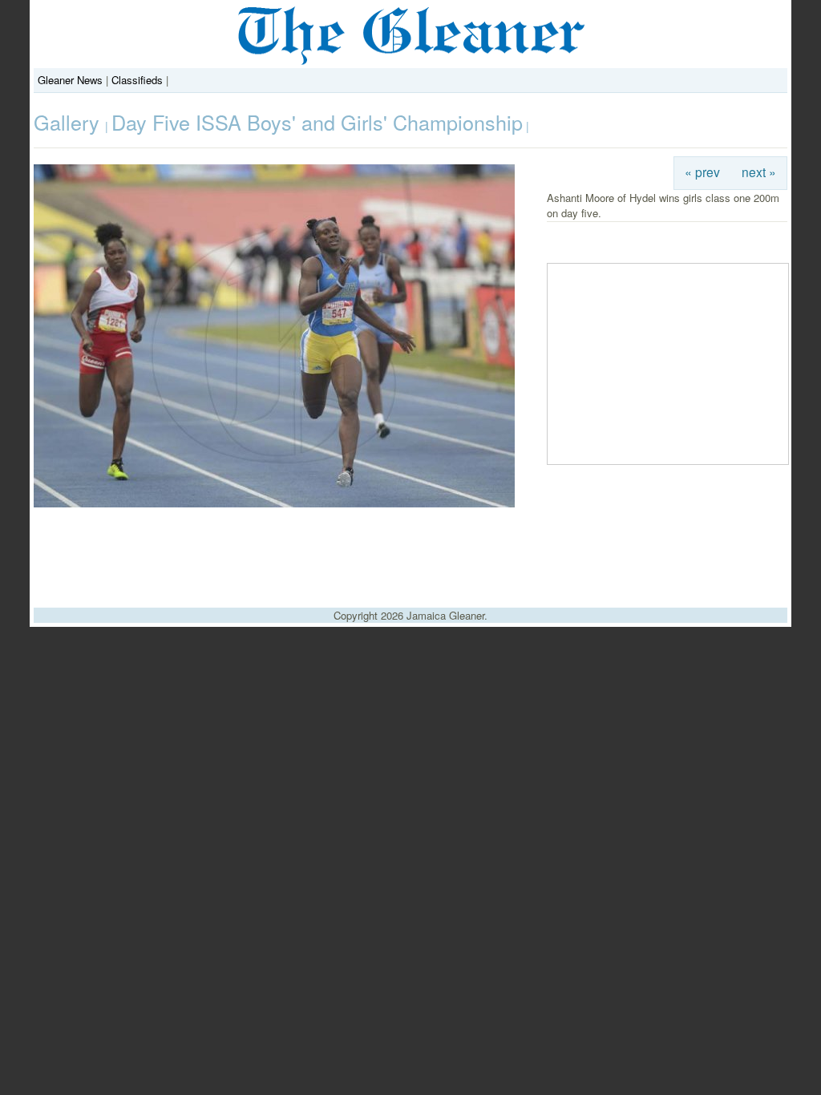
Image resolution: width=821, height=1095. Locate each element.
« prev (702, 171)
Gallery (69, 121)
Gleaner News (70, 79)
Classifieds (137, 79)
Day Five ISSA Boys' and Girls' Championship (317, 121)
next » (759, 171)
